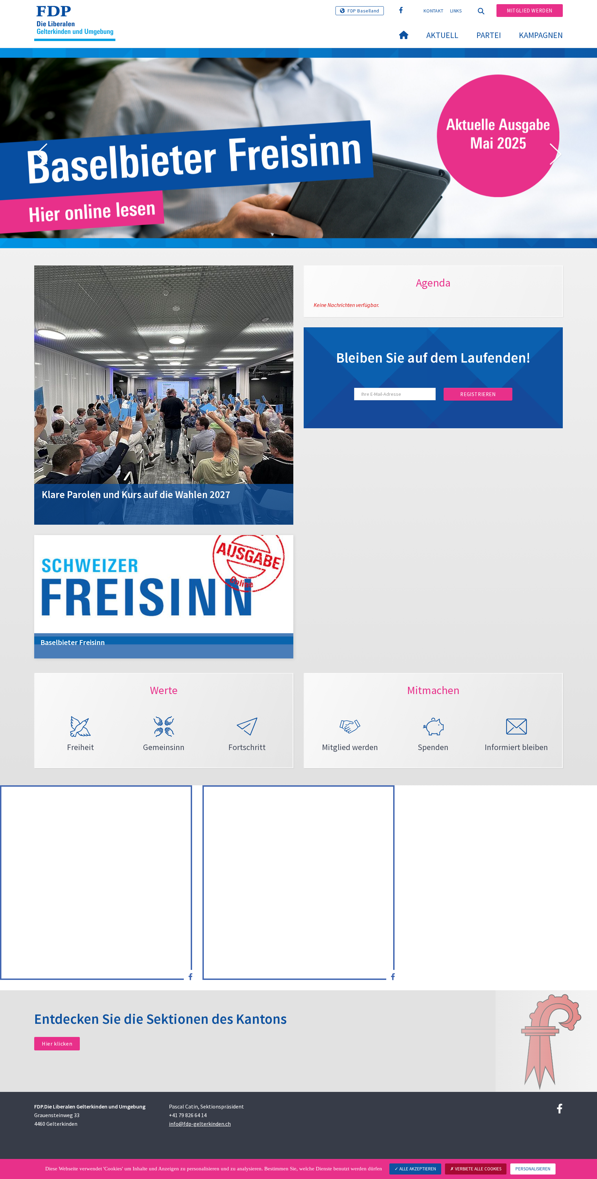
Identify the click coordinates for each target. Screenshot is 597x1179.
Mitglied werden (529, 10)
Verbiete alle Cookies (477, 1169)
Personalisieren (532, 1169)
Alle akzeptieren (417, 1169)
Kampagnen (541, 35)
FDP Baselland (363, 11)
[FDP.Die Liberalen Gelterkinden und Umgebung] (77, 14)
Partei (488, 35)
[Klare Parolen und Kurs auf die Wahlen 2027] (163, 394)
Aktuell (442, 35)
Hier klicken (57, 1043)
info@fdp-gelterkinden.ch (200, 1123)
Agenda (433, 283)
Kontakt (433, 11)
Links (456, 11)
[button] (41, 155)
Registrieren (477, 394)
